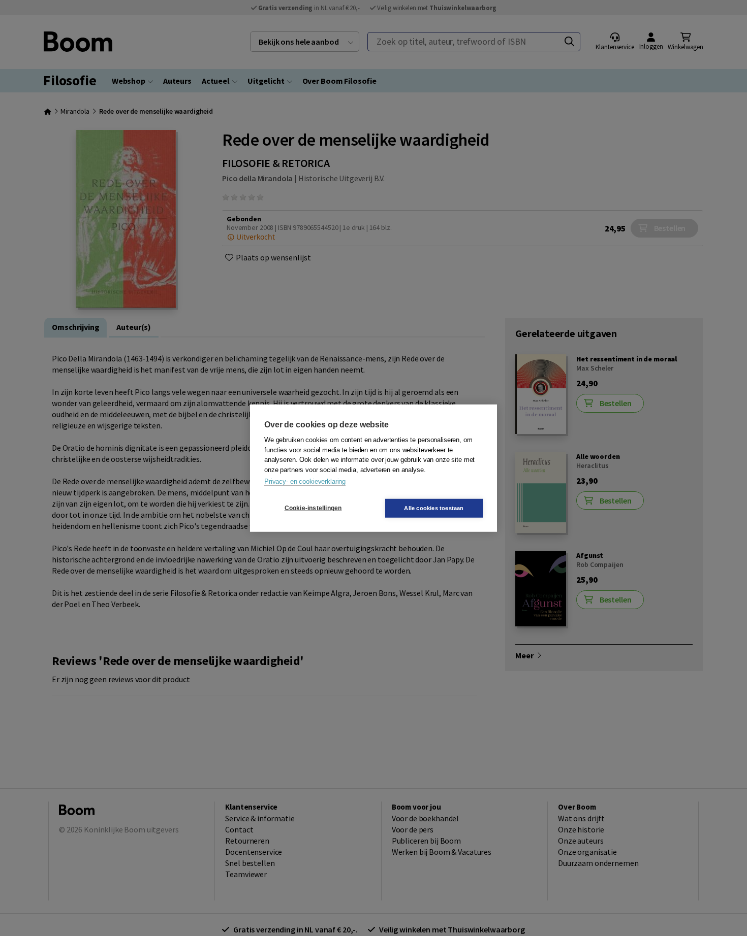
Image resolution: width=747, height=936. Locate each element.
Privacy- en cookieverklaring (305, 481)
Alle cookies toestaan (433, 508)
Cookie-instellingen (313, 508)
